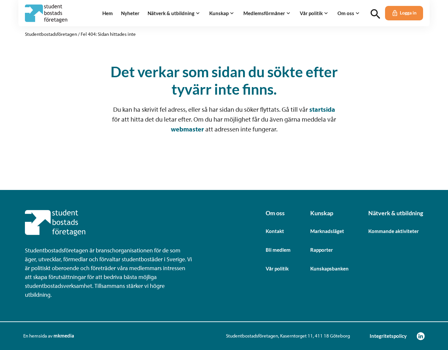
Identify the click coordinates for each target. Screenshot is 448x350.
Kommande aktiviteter (393, 231)
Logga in (408, 12)
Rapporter (321, 250)
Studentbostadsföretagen (51, 34)
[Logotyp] (46, 13)
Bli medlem (278, 250)
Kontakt (275, 231)
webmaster (187, 129)
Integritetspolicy (388, 336)
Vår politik (277, 268)
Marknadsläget (327, 231)
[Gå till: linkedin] (421, 336)
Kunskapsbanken (329, 268)
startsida (322, 109)
